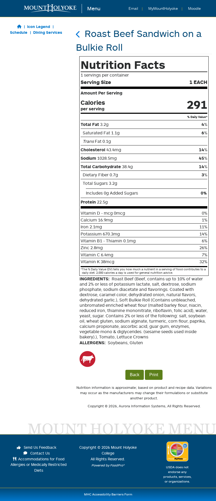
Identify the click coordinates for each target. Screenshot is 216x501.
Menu (93, 8)
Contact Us (39, 453)
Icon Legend (38, 26)
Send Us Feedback (39, 447)
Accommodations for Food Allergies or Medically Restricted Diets (39, 464)
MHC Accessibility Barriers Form (108, 494)
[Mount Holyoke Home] (53, 8)
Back (134, 374)
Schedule (18, 32)
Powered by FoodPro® (108, 465)
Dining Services (47, 32)
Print (153, 374)
